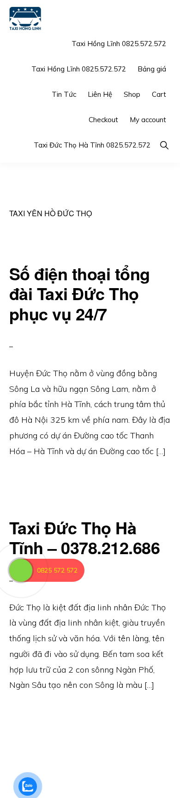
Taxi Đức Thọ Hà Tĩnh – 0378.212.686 (84, 537)
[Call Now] (20, 570)
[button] (164, 145)
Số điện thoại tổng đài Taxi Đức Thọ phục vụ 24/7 (79, 293)
